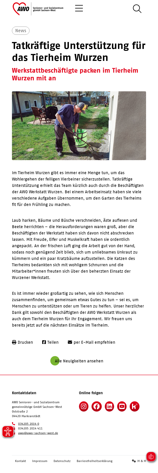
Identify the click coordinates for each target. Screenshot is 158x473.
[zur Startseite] (38, 9)
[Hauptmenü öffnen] (79, 9)
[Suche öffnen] (137, 9)
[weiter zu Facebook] (97, 406)
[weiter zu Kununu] (135, 406)
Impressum (39, 461)
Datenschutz (62, 461)
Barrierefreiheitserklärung (94, 461)
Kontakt (20, 461)
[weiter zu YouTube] (122, 406)
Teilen (53, 342)
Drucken (25, 342)
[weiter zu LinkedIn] (109, 406)
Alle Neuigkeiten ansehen (79, 360)
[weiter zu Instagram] (83, 406)
